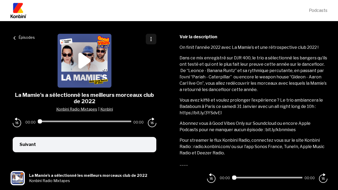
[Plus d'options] (151, 39)
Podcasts (318, 10)
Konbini (106, 109)
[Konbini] (160, 10)
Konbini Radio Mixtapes (76, 109)
